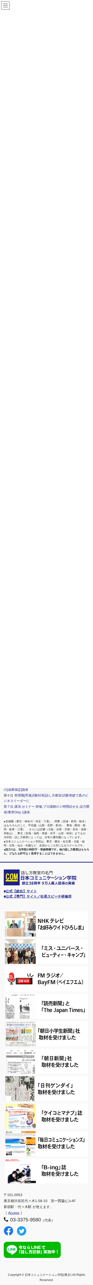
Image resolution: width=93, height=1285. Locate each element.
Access (13, 1213)
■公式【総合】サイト (20, 891)
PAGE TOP (86, 1242)
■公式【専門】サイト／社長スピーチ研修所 (38, 896)
